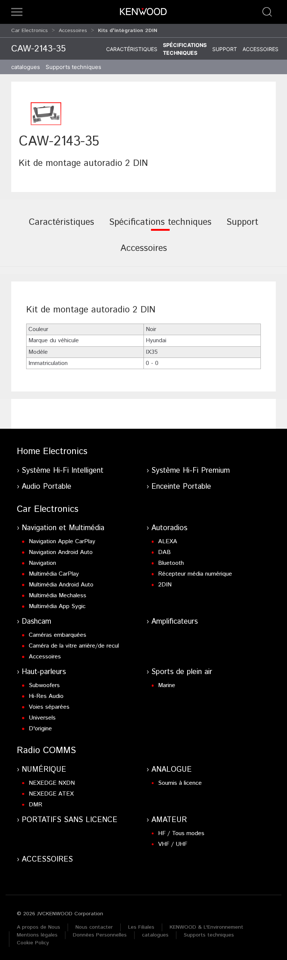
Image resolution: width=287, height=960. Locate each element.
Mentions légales (37, 935)
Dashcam (36, 621)
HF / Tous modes (181, 833)
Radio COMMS (46, 750)
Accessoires (73, 30)
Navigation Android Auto (61, 552)
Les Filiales (141, 927)
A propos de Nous (38, 927)
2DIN (165, 584)
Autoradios (169, 528)
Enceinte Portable (181, 486)
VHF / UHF (172, 844)
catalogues (25, 66)
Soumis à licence (180, 783)
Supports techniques (209, 935)
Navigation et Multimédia (63, 528)
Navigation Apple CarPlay (62, 541)
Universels (42, 718)
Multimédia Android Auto (61, 584)
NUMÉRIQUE (44, 769)
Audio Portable (46, 486)
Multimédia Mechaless (57, 595)
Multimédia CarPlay (54, 574)
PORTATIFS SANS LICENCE (69, 820)
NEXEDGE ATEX (51, 794)
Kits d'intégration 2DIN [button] (127, 30)
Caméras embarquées (57, 635)
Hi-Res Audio (46, 696)
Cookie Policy (33, 943)
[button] (16, 12)
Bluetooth (171, 563)
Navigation (42, 563)
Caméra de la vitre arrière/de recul (74, 646)
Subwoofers (44, 685)
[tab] (61, 227)
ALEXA (167, 541)
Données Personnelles (100, 935)
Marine (166, 685)
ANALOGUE (171, 769)
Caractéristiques (131, 49)
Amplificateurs (174, 621)
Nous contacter (94, 927)
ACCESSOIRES (47, 859)
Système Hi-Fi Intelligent (63, 470)
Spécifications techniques (185, 49)
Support (224, 49)
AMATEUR (169, 820)
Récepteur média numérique (195, 574)
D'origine (40, 728)
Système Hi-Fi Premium (190, 470)
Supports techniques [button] (73, 66)
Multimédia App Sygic (57, 606)
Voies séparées (49, 707)
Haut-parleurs (44, 672)
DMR (35, 804)
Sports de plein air (181, 672)
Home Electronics (52, 451)
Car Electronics (29, 30)
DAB (164, 552)
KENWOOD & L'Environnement (206, 927)
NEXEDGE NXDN (52, 783)
